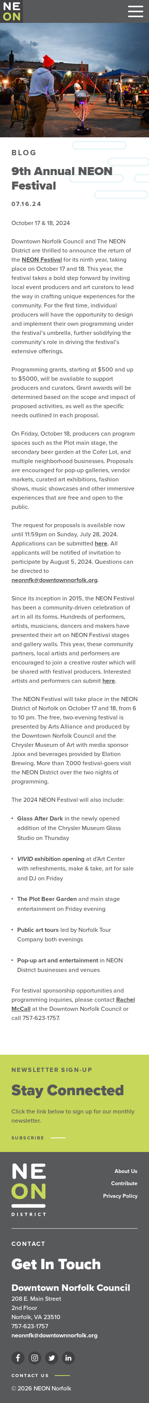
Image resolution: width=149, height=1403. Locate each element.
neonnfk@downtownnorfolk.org (54, 1335)
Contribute (124, 1183)
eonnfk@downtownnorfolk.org (56, 580)
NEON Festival (42, 259)
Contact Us (31, 1375)
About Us (126, 1171)
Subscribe (29, 1138)
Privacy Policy (120, 1196)
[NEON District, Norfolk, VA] (11, 11)
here (101, 543)
